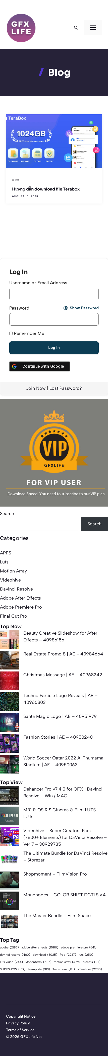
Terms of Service (20, 1030)
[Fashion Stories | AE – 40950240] (9, 744)
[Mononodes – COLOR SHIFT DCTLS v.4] (9, 902)
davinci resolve (15, 954)
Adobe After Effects (20, 598)
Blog (17, 179)
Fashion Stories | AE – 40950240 (58, 737)
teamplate (39, 969)
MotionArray (38, 962)
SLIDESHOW (12, 969)
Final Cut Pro (13, 616)
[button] (76, 27)
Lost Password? (65, 388)
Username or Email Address (38, 282)
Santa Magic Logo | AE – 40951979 (60, 716)
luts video (11, 962)
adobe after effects (39, 947)
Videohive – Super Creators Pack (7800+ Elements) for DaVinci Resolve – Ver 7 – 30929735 (65, 837)
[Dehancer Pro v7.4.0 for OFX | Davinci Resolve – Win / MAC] (9, 796)
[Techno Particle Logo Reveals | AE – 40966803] (9, 702)
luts (86, 954)
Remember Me (28, 333)
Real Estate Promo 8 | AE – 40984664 (63, 654)
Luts (4, 562)
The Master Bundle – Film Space (57, 915)
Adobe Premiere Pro (21, 607)
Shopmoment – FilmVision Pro (55, 874)
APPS (5, 553)
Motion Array (13, 571)
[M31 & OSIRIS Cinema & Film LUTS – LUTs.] (9, 817)
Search (7, 513)
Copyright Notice (20, 1016)
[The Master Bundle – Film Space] (9, 922)
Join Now (36, 388)
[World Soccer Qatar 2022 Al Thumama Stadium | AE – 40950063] (9, 765)
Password (19, 308)
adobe (9, 947)
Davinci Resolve (16, 589)
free (68, 954)
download (45, 954)
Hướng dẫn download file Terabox (46, 189)
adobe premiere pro (78, 947)
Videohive (10, 580)
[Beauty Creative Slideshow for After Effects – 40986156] (9, 640)
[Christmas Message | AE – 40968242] (9, 681)
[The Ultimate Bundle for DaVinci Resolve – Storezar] (9, 860)
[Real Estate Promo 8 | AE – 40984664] (9, 661)
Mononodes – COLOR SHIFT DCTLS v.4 (64, 895)
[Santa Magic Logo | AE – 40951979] (9, 723)
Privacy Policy (18, 1023)
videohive (89, 969)
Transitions (63, 969)
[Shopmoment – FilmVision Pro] (9, 881)
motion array (67, 962)
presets (91, 962)
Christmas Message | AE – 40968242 (62, 675)
